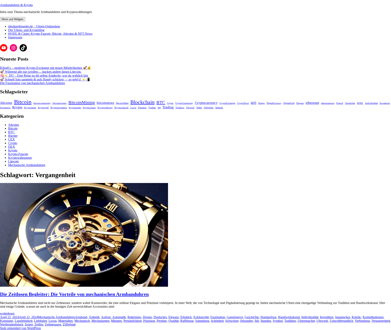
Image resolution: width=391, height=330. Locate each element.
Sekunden (246, 320)
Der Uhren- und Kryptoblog (26, 30)
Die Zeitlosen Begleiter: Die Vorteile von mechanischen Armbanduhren (74, 294)
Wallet (199, 108)
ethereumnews (327, 103)
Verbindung (362, 320)
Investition (326, 317)
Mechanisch (82, 320)
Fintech (339, 103)
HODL (360, 103)
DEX (11, 146)
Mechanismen (100, 320)
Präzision (142, 108)
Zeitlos (38, 324)
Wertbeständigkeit (11, 324)
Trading (168, 107)
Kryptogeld (43, 108)
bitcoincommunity (42, 103)
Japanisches (342, 317)
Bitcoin (23, 102)
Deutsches (160, 317)
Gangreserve (235, 317)
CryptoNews (243, 103)
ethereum (312, 103)
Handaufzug (268, 317)
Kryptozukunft (121, 108)
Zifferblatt (208, 108)
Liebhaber (40, 320)
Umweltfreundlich (341, 320)
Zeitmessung (53, 324)
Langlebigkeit (23, 320)
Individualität (371, 103)
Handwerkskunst (289, 317)
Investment (5, 108)
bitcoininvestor (60, 103)
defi (253, 103)
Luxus (133, 108)
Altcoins (6, 103)
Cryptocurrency (206, 103)
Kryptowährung (105, 108)
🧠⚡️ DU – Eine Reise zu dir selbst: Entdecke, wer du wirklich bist (44, 75)
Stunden (265, 320)
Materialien (65, 320)
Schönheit (217, 320)
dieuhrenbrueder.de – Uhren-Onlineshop (34, 26)
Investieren (385, 103)
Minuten (116, 320)
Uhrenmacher (306, 320)
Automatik (119, 317)
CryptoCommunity (184, 103)
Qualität (152, 108)
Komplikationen (373, 317)
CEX (11, 139)
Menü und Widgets (13, 19)
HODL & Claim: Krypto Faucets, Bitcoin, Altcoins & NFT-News (50, 33)
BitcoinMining (81, 102)
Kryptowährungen (20, 157)
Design (261, 103)
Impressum (15, 37)
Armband (81, 317)
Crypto (170, 103)
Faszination (217, 317)
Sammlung (202, 320)
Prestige (162, 320)
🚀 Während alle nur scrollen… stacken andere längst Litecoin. (40, 71)
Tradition (180, 108)
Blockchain (142, 102)
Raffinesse (187, 320)
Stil (159, 108)
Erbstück (186, 317)
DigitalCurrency (274, 103)
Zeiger (29, 324)
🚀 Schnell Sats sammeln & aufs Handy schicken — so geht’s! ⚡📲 (45, 79)
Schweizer (231, 320)
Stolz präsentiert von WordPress (20, 328)
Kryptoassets (30, 108)
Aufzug (106, 317)
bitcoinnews (105, 103)
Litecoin (13, 161)
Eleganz (300, 103)
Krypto (17, 107)
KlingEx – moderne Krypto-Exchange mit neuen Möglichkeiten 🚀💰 (45, 68)
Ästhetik (219, 108)
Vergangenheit (380, 320)
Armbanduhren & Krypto (16, 5)
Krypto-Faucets (18, 154)
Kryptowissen (89, 108)
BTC (160, 102)
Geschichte (350, 103)
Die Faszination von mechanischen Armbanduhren (32, 83)
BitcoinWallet (122, 103)
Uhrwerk (190, 108)
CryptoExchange (227, 103)
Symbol (278, 320)
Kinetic (356, 317)
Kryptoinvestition (59, 108)
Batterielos (134, 317)
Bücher (13, 135)
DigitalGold (288, 103)
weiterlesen (7, 313)
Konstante (6, 320)
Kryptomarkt (75, 108)
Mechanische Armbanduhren (26, 165)
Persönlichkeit (132, 320)
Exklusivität (201, 317)
